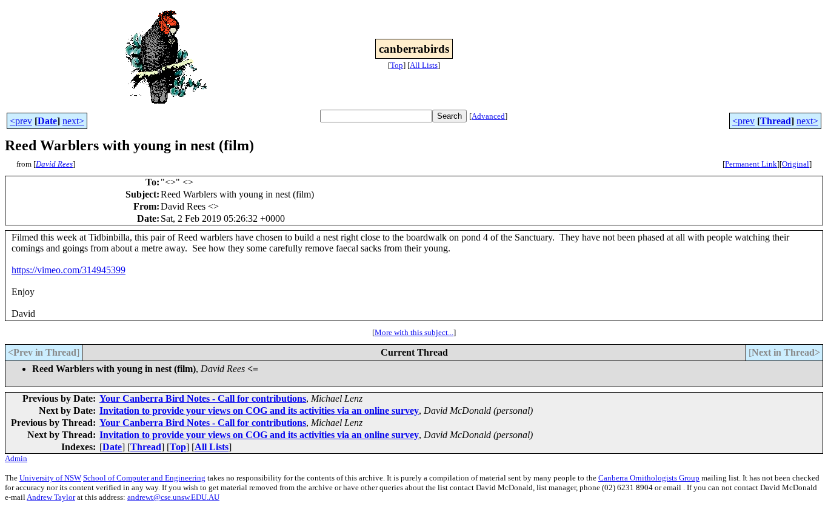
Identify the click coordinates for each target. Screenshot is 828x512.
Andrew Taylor (51, 497)
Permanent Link (751, 163)
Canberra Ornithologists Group (648, 477)
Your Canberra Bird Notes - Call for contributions (202, 398)
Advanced (488, 116)
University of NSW (50, 477)
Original (795, 163)
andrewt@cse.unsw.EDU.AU (173, 497)
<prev (21, 121)
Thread (775, 121)
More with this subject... (414, 332)
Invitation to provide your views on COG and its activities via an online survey (259, 410)
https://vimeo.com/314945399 (68, 270)
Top (396, 65)
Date (47, 121)
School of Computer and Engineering (144, 477)
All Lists (424, 65)
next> (73, 121)
